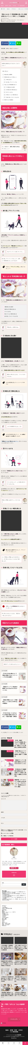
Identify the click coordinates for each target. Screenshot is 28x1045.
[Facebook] (5, 43)
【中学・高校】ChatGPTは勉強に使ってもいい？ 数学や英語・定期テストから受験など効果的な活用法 (20, 744)
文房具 (3, 920)
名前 (2, 812)
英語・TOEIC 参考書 (6, 923)
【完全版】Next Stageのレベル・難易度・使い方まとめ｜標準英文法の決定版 (14, 899)
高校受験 (13, 21)
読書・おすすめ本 (5, 924)
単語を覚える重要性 (7, 74)
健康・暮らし (4, 910)
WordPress (14, 1038)
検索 (3, 882)
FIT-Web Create (15, 1036)
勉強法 (2, 5)
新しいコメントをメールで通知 (7, 833)
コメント (3, 798)
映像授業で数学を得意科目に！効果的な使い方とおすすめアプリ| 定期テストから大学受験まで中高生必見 (7, 963)
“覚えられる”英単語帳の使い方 (9, 84)
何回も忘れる (8, 79)
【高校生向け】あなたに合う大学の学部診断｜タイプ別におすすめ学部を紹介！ (14, 894)
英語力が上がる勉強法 (8, 99)
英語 (10, 21)
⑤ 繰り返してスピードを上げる (11, 97)
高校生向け (22, 20)
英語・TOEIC (16, 20)
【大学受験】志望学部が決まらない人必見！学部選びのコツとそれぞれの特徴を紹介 (14, 896)
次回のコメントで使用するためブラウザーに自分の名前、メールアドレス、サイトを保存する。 (14, 830)
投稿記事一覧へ (14, 867)
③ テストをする (8, 92)
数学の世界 (4, 919)
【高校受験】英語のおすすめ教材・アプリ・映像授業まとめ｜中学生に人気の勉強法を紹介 (21, 979)
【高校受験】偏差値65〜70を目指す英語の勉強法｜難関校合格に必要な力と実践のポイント (7, 995)
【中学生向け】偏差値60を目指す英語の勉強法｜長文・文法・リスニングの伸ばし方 (21, 994)
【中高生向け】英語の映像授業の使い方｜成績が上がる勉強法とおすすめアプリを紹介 (21, 963)
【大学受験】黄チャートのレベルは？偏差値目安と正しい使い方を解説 (14, 898)
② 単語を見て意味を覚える (10, 89)
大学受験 (8, 20)
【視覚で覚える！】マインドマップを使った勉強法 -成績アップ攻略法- (21, 753)
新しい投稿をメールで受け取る (7, 835)
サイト (2, 823)
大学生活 (14, 5)
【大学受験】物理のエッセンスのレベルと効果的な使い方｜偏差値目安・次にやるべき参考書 (14, 892)
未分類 (12, 20)
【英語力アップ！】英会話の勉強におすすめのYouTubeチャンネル (9, 688)
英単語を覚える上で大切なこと (10, 77)
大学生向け (4, 915)
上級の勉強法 (10, 751)
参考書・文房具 (8, 5)
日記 (3, 921)
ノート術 (4, 906)
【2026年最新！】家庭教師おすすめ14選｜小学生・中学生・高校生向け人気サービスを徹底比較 (7, 947)
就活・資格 (4, 918)
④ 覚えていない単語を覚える (11, 94)
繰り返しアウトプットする (10, 82)
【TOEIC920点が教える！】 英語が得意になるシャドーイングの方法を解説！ (9, 675)
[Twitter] (12, 43)
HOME (3, 8)
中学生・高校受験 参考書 (7, 908)
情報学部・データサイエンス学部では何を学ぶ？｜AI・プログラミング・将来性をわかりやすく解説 (20, 783)
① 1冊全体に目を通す (9, 87)
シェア (8, 1044)
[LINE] (18, 43)
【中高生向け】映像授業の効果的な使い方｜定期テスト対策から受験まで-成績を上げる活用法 (21, 773)
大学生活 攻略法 (5, 917)
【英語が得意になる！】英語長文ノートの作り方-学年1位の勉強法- (9, 701)
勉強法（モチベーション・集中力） (9, 912)
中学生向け (14, 8)
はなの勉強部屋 (18, 1034)
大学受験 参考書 (5, 914)
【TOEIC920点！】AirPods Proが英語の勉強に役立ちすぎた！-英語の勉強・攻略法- (9, 714)
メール (3, 817)
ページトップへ (14, 1019)
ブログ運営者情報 (21, 5)
